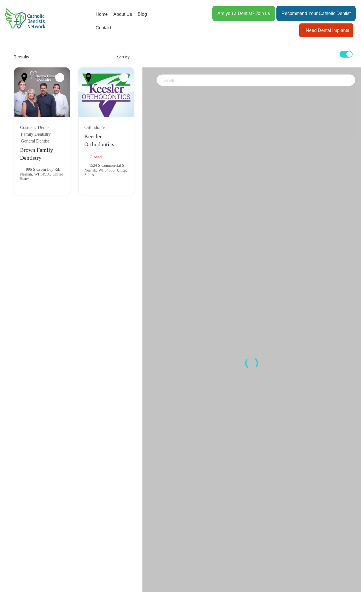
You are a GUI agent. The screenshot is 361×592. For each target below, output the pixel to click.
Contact (103, 27)
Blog (142, 14)
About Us (122, 14)
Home (102, 14)
